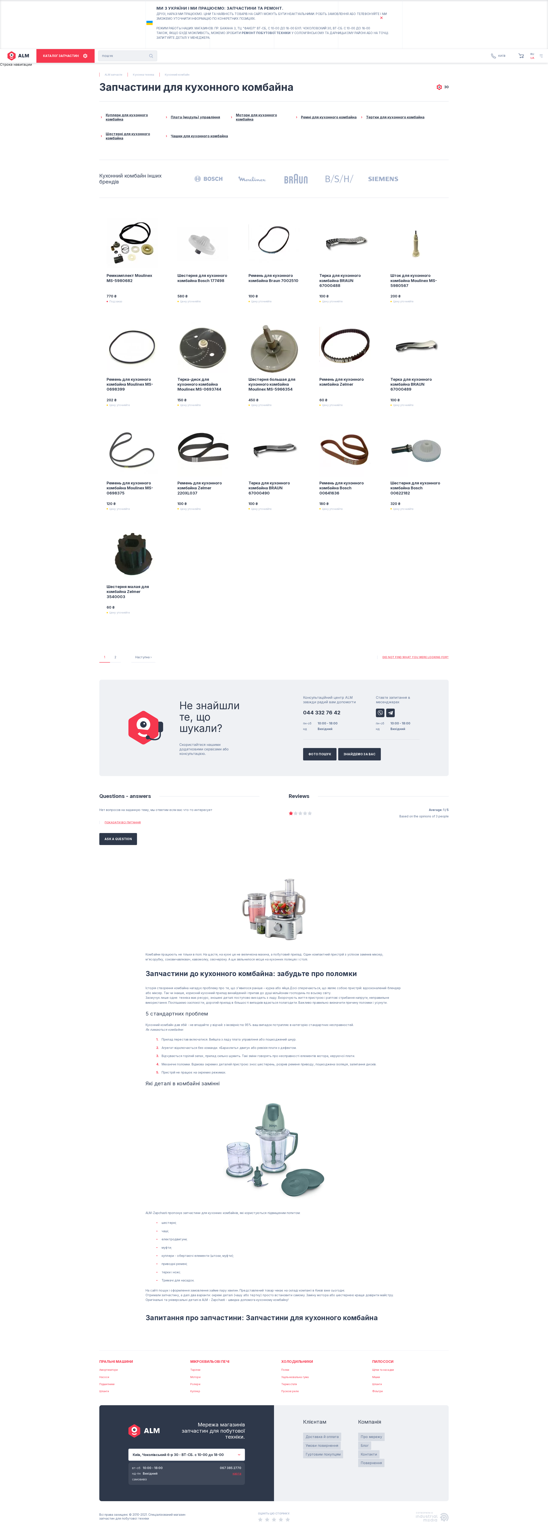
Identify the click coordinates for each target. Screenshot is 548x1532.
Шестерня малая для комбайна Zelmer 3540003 (128, 591)
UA (532, 58)
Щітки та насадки (383, 1369)
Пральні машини (116, 1361)
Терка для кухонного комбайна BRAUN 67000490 (269, 488)
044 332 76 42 (322, 712)
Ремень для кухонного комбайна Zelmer (341, 382)
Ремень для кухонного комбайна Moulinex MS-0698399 (130, 384)
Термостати (289, 1384)
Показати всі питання (123, 822)
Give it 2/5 (295, 813)
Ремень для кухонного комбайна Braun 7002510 (273, 278)
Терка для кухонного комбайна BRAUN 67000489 (411, 384)
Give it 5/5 (309, 813)
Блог (365, 1445)
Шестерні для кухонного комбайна (128, 136)
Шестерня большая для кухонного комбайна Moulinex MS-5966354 (272, 384)
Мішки (376, 1377)
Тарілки (195, 1369)
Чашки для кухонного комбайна (199, 136)
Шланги (104, 1391)
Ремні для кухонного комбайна (329, 117)
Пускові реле (290, 1391)
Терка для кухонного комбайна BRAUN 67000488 (340, 280)
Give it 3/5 (300, 813)
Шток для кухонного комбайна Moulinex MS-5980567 (413, 280)
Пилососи (382, 1361)
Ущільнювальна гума (295, 1377)
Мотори (195, 1377)
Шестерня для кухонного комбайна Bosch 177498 (202, 278)
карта (237, 1473)
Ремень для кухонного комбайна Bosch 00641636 (341, 488)
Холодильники (297, 1361)
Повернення (371, 1463)
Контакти (369, 1454)
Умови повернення (322, 1445)
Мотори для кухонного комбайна (256, 117)
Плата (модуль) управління (195, 117)
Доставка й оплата (322, 1437)
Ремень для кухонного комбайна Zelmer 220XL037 (199, 488)
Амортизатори (108, 1369)
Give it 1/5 (291, 813)
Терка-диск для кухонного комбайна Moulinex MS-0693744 (199, 384)
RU (532, 54)
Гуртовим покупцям (323, 1454)
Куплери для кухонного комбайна (127, 117)
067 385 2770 (230, 1468)
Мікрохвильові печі (209, 1361)
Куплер (195, 1391)
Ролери (195, 1384)
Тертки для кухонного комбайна (395, 117)
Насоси (104, 1377)
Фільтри (377, 1391)
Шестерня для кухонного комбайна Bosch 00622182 (415, 488)
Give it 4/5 (305, 813)
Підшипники (107, 1384)
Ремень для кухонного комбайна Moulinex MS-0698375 (130, 488)
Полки (285, 1369)
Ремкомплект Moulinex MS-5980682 (129, 278)
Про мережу (371, 1437)
